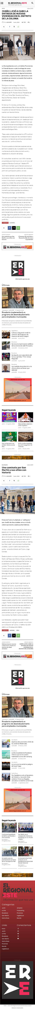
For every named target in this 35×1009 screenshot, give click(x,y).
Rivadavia (5, 310)
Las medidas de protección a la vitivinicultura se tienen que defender (22, 368)
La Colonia (12, 222)
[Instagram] (18, 931)
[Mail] (18, 934)
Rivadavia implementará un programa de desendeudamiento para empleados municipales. (15, 314)
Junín (3, 8)
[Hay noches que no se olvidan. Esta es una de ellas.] (9, 437)
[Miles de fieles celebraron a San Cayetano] (25, 417)
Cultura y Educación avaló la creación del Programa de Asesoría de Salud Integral (21, 334)
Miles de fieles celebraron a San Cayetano (25, 424)
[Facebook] (9, 27)
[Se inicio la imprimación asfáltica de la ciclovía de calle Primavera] (6, 346)
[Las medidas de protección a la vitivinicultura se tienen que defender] (6, 368)
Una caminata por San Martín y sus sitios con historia (8, 238)
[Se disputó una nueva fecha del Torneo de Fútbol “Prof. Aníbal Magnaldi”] (6, 357)
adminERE (9, 22)
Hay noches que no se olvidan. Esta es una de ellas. (8, 445)
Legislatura (15, 330)
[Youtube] (18, 939)
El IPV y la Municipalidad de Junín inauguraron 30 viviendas (25, 445)
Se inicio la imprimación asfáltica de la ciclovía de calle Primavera (22, 345)
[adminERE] (3, 22)
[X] (14, 27)
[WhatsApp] (18, 27)
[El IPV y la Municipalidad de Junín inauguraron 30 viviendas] (25, 437)
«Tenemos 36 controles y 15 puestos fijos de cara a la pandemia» (25, 238)
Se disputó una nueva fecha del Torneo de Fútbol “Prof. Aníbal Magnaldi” (22, 357)
